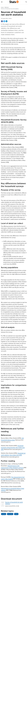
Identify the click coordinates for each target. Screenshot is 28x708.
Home (2, 7)
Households (10, 514)
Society (16, 514)
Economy (3, 514)
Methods (6, 7)
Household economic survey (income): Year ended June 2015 (13, 447)
